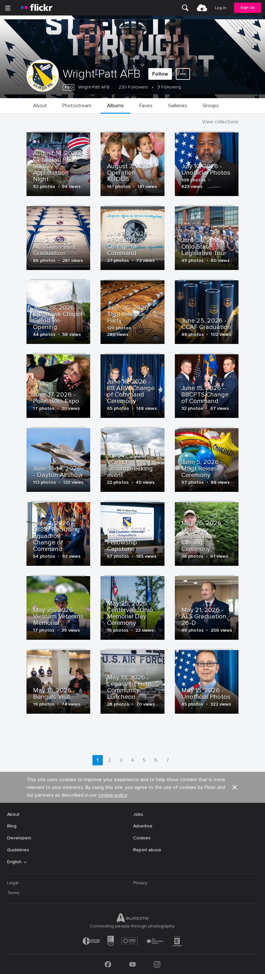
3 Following (169, 87)
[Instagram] (157, 964)
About (13, 814)
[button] (234, 787)
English (14, 862)
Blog (11, 826)
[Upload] (202, 8)
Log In (220, 7)
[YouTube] (132, 964)
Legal (12, 883)
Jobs (138, 814)
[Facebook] (108, 964)
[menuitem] (185, 8)
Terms (13, 893)
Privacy (140, 883)
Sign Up (247, 7)
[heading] (36, 8)
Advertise (143, 826)
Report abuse (147, 850)
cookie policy (112, 795)
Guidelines (18, 850)
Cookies (142, 838)
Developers (19, 838)
